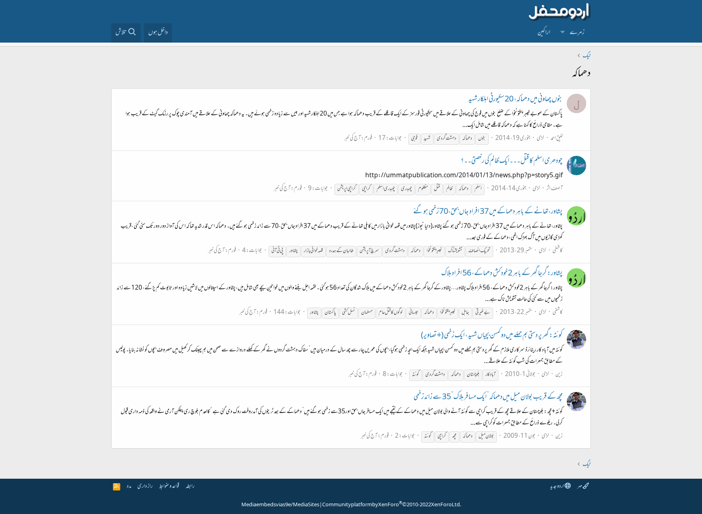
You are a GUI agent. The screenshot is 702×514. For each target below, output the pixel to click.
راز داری (145, 486)
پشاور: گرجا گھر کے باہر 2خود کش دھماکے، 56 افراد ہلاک (502, 274)
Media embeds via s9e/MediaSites (280, 505)
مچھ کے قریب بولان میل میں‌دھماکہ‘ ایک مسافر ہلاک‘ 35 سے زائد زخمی (488, 397)
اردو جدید (557, 486)
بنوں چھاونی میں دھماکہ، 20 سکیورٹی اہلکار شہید (515, 100)
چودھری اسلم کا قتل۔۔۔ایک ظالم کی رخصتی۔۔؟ (512, 161)
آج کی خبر (352, 138)
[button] (562, 33)
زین (559, 374)
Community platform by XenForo (391, 505)
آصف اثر (554, 188)
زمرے (577, 33)
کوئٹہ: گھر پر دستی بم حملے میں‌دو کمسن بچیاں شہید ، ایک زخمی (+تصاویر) (492, 336)
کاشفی (557, 250)
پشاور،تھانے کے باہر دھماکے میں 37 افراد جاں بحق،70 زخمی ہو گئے (488, 212)
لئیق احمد (556, 138)
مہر (580, 486)
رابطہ (190, 486)
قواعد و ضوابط (169, 486)
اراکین (543, 33)
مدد (129, 486)
